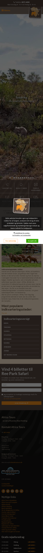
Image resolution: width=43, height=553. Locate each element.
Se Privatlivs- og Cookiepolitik (21, 235)
